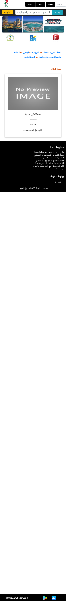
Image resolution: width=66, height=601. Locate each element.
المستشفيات (29, 57)
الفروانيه (35, 52)
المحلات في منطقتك (51, 52)
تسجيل (50, 4)
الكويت (7, 11)
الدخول (40, 4)
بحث (57, 12)
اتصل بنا (58, 182)
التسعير (29, 4)
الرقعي (26, 52)
